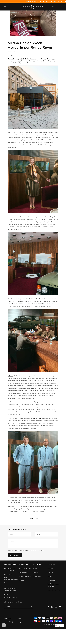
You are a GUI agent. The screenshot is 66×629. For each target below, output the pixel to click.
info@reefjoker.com (10, 597)
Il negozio (50, 572)
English (21, 622)
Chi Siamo (50, 568)
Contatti (50, 576)
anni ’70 (26, 378)
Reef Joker (50, 624)
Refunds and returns (25, 576)
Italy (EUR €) (9, 622)
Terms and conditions (25, 568)
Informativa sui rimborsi (54, 590)
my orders (36, 572)
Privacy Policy (23, 572)
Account (35, 568)
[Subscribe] (31, 607)
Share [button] (11, 55)
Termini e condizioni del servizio (53, 585)
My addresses (37, 576)
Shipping (21, 580)
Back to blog (34, 518)
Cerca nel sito (51, 580)
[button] (5, 6)
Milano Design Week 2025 (27, 390)
